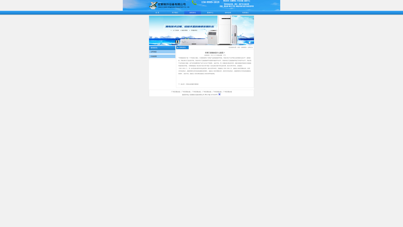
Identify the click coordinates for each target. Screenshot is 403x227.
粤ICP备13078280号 (211, 95)
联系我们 (245, 12)
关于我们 (175, 12)
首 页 (157, 12)
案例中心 (210, 12)
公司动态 (154, 52)
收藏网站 (233, 1)
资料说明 (228, 12)
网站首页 (226, 1)
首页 (238, 47)
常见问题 (240, 1)
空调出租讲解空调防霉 (192, 84)
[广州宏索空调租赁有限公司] (169, 9)
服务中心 (247, 1)
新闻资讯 (193, 12)
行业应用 (154, 56)
